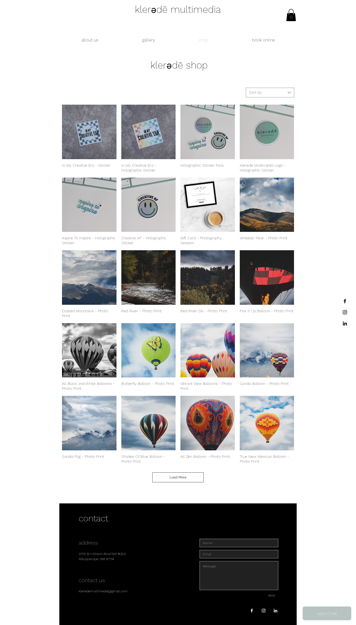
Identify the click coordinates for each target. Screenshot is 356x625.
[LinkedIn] (345, 323)
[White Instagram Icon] (263, 610)
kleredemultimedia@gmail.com (103, 591)
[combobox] (270, 92)
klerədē (168, 65)
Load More (178, 477)
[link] (291, 15)
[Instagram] (345, 312)
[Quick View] (89, 132)
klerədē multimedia (178, 9)
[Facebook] (345, 301)
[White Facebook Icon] (251, 610)
